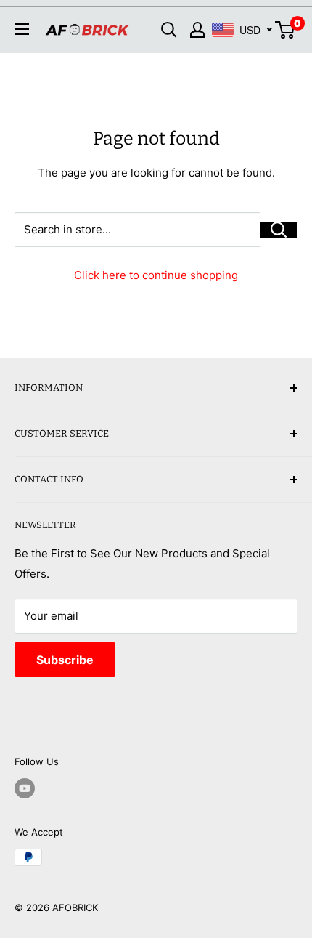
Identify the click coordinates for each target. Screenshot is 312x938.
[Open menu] (22, 29)
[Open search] (169, 30)
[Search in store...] (278, 230)
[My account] (197, 30)
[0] (285, 30)
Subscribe (65, 659)
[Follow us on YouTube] (25, 788)
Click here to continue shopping (156, 275)
